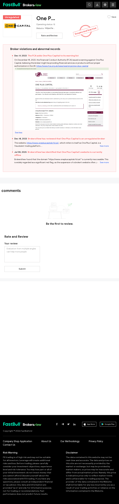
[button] (105, 5)
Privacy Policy (96, 441)
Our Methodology (70, 441)
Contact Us (9, 444)
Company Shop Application (17, 441)
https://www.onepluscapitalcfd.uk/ (43, 143)
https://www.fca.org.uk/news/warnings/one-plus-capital (62, 66)
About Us (46, 441)
